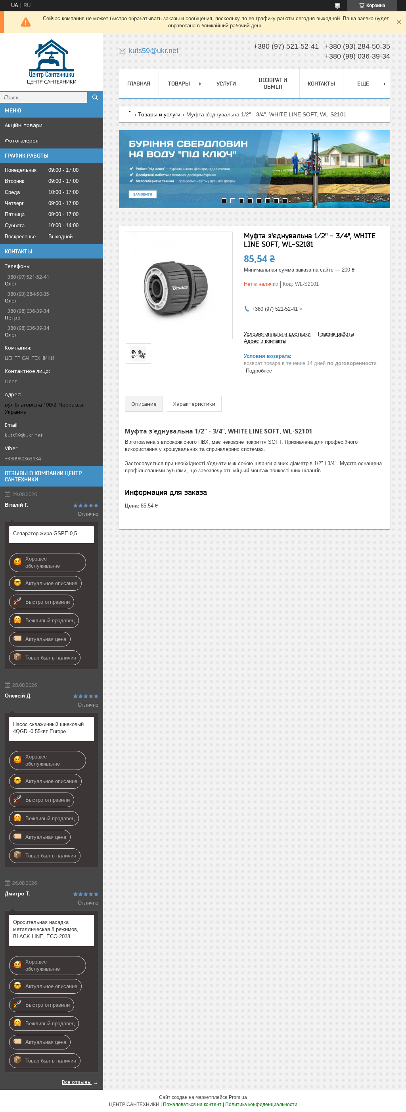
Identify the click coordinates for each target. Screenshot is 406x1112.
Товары (179, 83)
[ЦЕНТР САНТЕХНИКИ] (51, 58)
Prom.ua (238, 1097)
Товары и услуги (159, 114)
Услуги (226, 83)
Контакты (321, 83)
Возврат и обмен (273, 83)
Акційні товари (23, 125)
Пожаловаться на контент (192, 1104)
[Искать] (95, 97)
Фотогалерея (21, 140)
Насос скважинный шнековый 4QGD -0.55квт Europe (48, 727)
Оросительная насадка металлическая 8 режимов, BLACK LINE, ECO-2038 (46, 929)
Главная (138, 83)
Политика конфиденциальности (261, 1104)
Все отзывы (77, 1081)
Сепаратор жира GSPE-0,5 (45, 533)
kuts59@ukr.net (23, 435)
